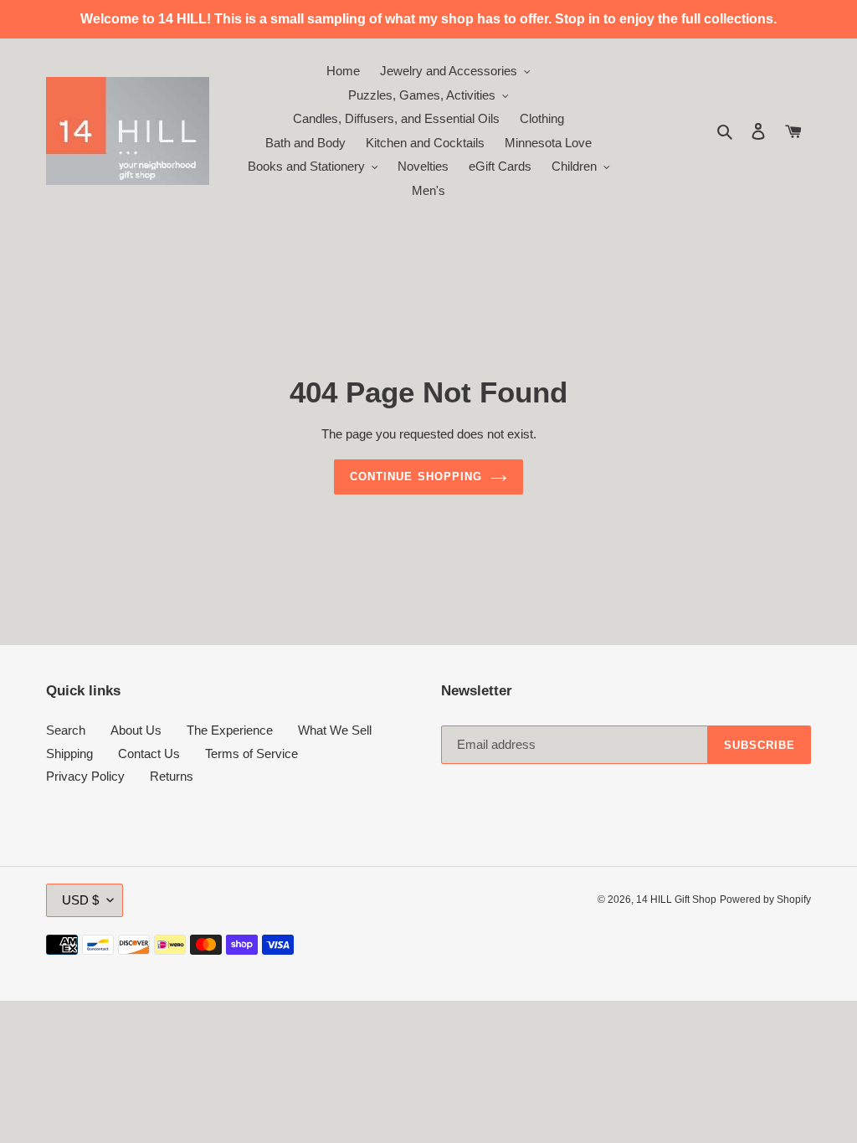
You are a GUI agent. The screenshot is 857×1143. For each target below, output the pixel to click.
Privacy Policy (85, 776)
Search (65, 730)
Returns (171, 776)
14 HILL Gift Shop (676, 899)
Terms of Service (251, 753)
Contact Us (149, 753)
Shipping (69, 753)
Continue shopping (416, 476)
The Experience (230, 730)
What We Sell (335, 730)
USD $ (80, 900)
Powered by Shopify (765, 899)
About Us (136, 730)
